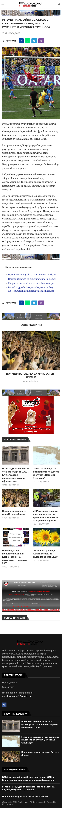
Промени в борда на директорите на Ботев (32, 279)
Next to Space (7, 804)
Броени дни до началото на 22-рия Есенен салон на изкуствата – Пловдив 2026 (14, 556)
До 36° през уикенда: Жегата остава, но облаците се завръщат (45, 553)
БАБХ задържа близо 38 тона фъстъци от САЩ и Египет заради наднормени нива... (39, 724)
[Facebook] (4, 705)
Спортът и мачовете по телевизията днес (32, 283)
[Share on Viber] (41, 40)
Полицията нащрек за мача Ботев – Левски (32, 274)
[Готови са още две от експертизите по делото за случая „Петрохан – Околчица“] (46, 455)
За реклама (8, 687)
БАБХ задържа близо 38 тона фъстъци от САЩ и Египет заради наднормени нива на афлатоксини (15, 474)
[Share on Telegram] (34, 40)
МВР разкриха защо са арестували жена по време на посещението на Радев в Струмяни (45, 516)
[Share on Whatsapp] (27, 40)
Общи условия (9, 683)
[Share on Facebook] (21, 40)
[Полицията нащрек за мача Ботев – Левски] (31, 350)
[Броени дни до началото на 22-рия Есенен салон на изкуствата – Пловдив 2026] (15, 537)
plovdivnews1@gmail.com (19, 696)
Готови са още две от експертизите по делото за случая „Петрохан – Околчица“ (46, 473)
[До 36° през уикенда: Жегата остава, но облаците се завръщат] (46, 537)
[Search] (58, 4)
